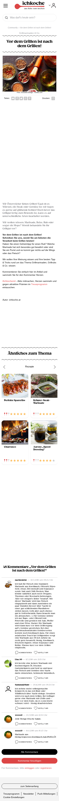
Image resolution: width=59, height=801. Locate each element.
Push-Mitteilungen (46, 793)
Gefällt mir (43, 652)
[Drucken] (53, 98)
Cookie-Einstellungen (13, 797)
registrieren (46, 768)
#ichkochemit (9, 281)
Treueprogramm (39, 284)
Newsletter (28, 793)
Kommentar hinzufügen (29, 760)
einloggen (29, 768)
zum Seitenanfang (29, 786)
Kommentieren (25, 652)
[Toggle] (52, 5)
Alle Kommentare (29, 752)
